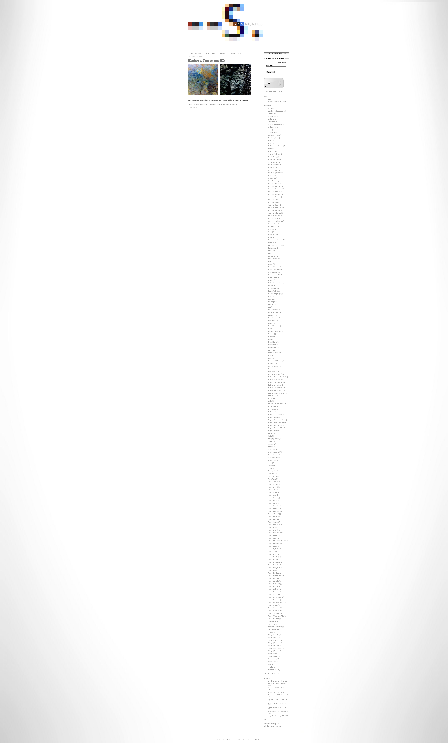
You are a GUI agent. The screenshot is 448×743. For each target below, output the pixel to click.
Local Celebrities (274, 318)
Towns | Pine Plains (275, 584)
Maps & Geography (275, 326)
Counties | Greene (275, 197)
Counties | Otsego (274, 205)
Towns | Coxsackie (275, 525)
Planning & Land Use (276, 374)
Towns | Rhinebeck (275, 592)
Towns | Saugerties (275, 600)
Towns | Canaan (274, 498)
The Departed (273, 471)
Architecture (273, 127)
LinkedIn (266, 726)
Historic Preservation (276, 283)
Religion (271, 433)
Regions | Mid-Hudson (276, 425)
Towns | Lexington (274, 565)
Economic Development (276, 240)
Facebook (267, 724)
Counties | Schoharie (275, 213)
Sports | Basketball (275, 452)
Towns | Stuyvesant (275, 610)
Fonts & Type (273, 256)
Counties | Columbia (276, 189)
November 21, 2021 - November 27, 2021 (278, 695)
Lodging (271, 323)
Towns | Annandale (275, 487)
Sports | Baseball (274, 449)
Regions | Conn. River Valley (277, 422)
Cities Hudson (194, 104)
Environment (273, 248)
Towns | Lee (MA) (274, 557)
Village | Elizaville (274, 635)
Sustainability (273, 460)
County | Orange (274, 224)
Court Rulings (273, 226)
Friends (271, 264)
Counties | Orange (274, 202)
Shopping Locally (216, 104)
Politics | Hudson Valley (276, 382)
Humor (271, 296)
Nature (271, 350)
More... (266, 719)
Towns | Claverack (275, 511)
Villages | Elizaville (274, 645)
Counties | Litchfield (275, 200)
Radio (271, 401)
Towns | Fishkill (274, 527)
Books (271, 143)
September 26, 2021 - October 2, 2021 (277, 708)
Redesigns (272, 412)
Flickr (277, 724)
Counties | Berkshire (275, 186)
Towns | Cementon (274, 506)
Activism (272, 114)
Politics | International (275, 385)
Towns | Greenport (275, 543)
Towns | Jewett (274, 551)
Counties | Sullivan (275, 216)
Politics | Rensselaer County (277, 393)
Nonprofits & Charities (276, 361)
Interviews (272, 299)
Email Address (270, 65)
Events (271, 251)
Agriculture (273, 116)
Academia (272, 108)
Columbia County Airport (276, 181)
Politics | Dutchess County (277, 379)
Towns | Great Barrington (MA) (278, 541)
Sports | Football (274, 455)
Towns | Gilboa (273, 538)
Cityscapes (272, 178)
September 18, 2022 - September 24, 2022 (278, 688)
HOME (219, 739)
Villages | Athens (274, 637)
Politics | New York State (277, 390)
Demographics (273, 234)
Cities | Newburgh (274, 165)
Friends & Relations (275, 267)
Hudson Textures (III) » (230, 53)
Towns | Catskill (274, 503)
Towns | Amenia (274, 482)
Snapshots (272, 444)
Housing (271, 285)
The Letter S (273, 474)
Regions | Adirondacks (276, 414)
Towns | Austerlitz (274, 495)
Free (270, 261)
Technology (273, 465)
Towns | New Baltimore (276, 573)
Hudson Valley (274, 291)
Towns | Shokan (274, 605)
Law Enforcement (274, 310)
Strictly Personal (274, 457)
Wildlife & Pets (274, 670)
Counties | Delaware (275, 191)
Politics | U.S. (273, 396)
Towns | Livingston (275, 568)
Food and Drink (274, 259)
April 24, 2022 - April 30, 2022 (276, 692)
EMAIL (258, 739)
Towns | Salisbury (274, 594)
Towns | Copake (274, 522)
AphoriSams (273, 122)
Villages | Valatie (274, 656)
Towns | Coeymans (275, 516)
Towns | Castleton (274, 500)
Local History (273, 320)
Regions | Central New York (277, 420)
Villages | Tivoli (274, 653)
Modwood (272, 337)
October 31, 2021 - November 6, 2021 (277, 699)
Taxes (271, 463)
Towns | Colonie (274, 519)
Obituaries (272, 363)
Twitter (273, 724)
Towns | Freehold (274, 530)
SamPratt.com (232, 23)
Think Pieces (273, 479)
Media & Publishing (276, 331)
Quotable (272, 398)
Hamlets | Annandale (275, 275)
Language (272, 304)
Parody (271, 369)
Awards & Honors (274, 135)
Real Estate (273, 406)
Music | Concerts (274, 342)
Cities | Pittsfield (274, 170)
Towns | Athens (273, 492)
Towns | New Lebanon (276, 576)
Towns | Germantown (276, 533)
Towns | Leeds (273, 559)
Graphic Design (274, 272)
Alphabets (272, 119)
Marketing (272, 328)
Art (270, 130)
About (270, 99)
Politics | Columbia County (278, 377)
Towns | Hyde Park (274, 549)
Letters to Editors (275, 312)
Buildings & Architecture (276, 146)
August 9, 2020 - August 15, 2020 (278, 716)
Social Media (273, 447)
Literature (272, 315)
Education (272, 243)
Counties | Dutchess (275, 194)
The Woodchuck (274, 476)
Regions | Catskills (275, 417)
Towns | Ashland (274, 490)
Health (271, 280)
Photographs (204, 104)
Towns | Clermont (274, 514)
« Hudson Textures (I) (199, 53)
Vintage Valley (273, 659)
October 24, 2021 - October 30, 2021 (277, 704)
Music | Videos (273, 347)
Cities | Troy (273, 175)
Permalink (233, 104)
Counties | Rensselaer (276, 208)
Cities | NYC (273, 167)
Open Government (274, 366)
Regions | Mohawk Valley (276, 428)
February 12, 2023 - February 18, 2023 (277, 684)
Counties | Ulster (274, 218)
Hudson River (273, 288)
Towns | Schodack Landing (277, 602)
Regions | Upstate (274, 431)
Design (271, 237)
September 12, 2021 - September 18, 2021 (278, 712)
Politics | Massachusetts (276, 388)
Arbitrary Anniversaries (276, 124)
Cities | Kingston (274, 162)
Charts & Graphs (274, 151)
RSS (249, 739)
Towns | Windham (274, 619)
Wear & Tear (273, 664)
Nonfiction (272, 358)
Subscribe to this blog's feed (272, 674)
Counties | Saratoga (275, 210)
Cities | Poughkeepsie (276, 173)
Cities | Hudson (274, 159)
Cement (271, 148)
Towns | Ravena (274, 586)
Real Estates (273, 409)
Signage (272, 441)
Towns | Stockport (275, 608)
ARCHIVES (240, 739)
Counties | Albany (274, 183)
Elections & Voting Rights (277, 245)
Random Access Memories (277, 404)
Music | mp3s (273, 345)
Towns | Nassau (274, 570)
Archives (267, 678)
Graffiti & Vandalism (275, 269)
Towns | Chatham (274, 508)
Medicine (272, 334)
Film (270, 253)
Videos (271, 632)
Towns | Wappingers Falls (277, 616)
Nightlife (271, 355)
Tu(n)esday (273, 621)
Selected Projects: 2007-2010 (277, 102)
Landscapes (273, 302)
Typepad (279, 726)
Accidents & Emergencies (277, 111)
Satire (271, 436)
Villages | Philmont (274, 651)
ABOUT (229, 739)
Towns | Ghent (274, 535)
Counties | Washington (276, 221)
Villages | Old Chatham (276, 648)
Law (270, 307)
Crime (271, 232)
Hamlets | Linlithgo (275, 277)
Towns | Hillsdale (274, 546)
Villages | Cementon (275, 643)
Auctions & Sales (274, 132)
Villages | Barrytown (275, 640)
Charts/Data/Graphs (275, 154)
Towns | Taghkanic (275, 613)
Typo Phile (272, 624)
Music (271, 339)
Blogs (271, 140)
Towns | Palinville (274, 581)
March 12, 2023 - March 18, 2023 (277, 681)
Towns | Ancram (274, 484)
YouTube (272, 726)
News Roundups (274, 353)
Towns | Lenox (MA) (275, 562)
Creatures (272, 229)
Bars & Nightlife (274, 138)
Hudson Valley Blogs (275, 294)
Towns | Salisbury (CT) (276, 597)
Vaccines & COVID (274, 629)
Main (214, 53)
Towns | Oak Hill (274, 578)
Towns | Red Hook (274, 589)
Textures (226, 104)
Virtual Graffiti (273, 662)
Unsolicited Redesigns (276, 627)
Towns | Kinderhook (275, 554)
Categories (267, 105)
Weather (271, 667)
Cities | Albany (273, 157)
